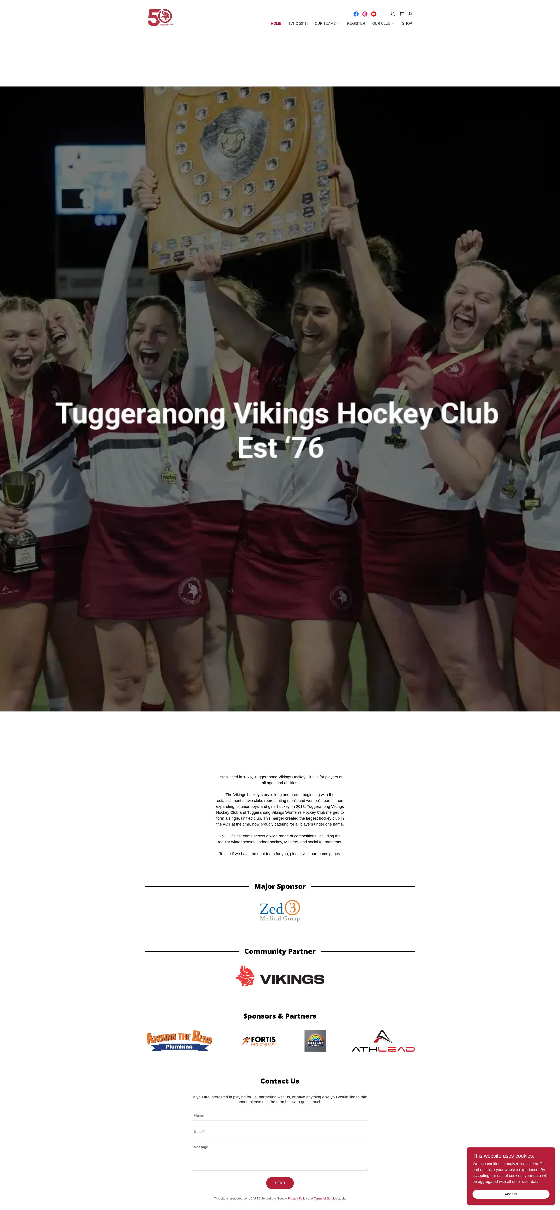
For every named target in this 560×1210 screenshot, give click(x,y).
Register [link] (356, 23)
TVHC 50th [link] (298, 23)
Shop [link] (407, 23)
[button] (401, 14)
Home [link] (276, 23)
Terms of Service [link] (325, 1198)
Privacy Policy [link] (297, 1198)
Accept (511, 1194)
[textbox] (280, 1115)
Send (280, 1183)
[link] (161, 18)
